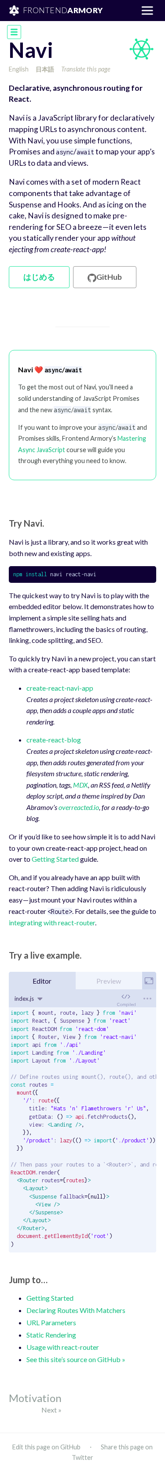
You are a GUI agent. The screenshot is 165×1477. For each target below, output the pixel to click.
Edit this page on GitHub (46, 1447)
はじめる (39, 277)
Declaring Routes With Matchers (75, 1310)
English (19, 69)
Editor (42, 981)
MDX (80, 785)
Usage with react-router (62, 1347)
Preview (108, 981)
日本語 (45, 69)
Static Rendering (51, 1335)
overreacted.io (79, 807)
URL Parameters (51, 1322)
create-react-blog (53, 739)
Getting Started (55, 859)
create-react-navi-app (59, 688)
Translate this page (85, 69)
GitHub (109, 277)
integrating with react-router (52, 922)
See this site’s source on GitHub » (75, 1359)
